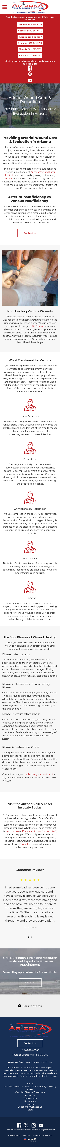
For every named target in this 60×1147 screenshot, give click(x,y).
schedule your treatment (39, 774)
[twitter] (30, 72)
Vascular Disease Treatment (30, 1092)
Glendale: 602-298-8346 (30, 24)
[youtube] (30, 80)
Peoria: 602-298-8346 (30, 55)
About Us (30, 1095)
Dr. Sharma (38, 326)
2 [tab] (31, 937)
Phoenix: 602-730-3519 (30, 49)
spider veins (12, 831)
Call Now (30, 982)
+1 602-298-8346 (30, 1050)
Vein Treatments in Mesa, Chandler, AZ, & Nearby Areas (30, 1088)
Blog (30, 1109)
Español (30, 1104)
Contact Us (30, 233)
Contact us (25, 844)
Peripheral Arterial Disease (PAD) (39, 831)
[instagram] (30, 76)
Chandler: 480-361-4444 (30, 31)
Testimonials (30, 1098)
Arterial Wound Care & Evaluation (30, 100)
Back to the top (32, 1005)
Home (30, 1083)
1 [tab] (28, 937)
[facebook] (30, 68)
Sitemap (26, 1135)
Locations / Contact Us (30, 1106)
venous (8, 178)
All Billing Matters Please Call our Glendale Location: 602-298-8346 (30, 62)
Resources (30, 1101)
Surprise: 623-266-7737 (30, 37)
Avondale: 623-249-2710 (30, 43)
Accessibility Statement (42, 1135)
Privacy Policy (14, 1135)
